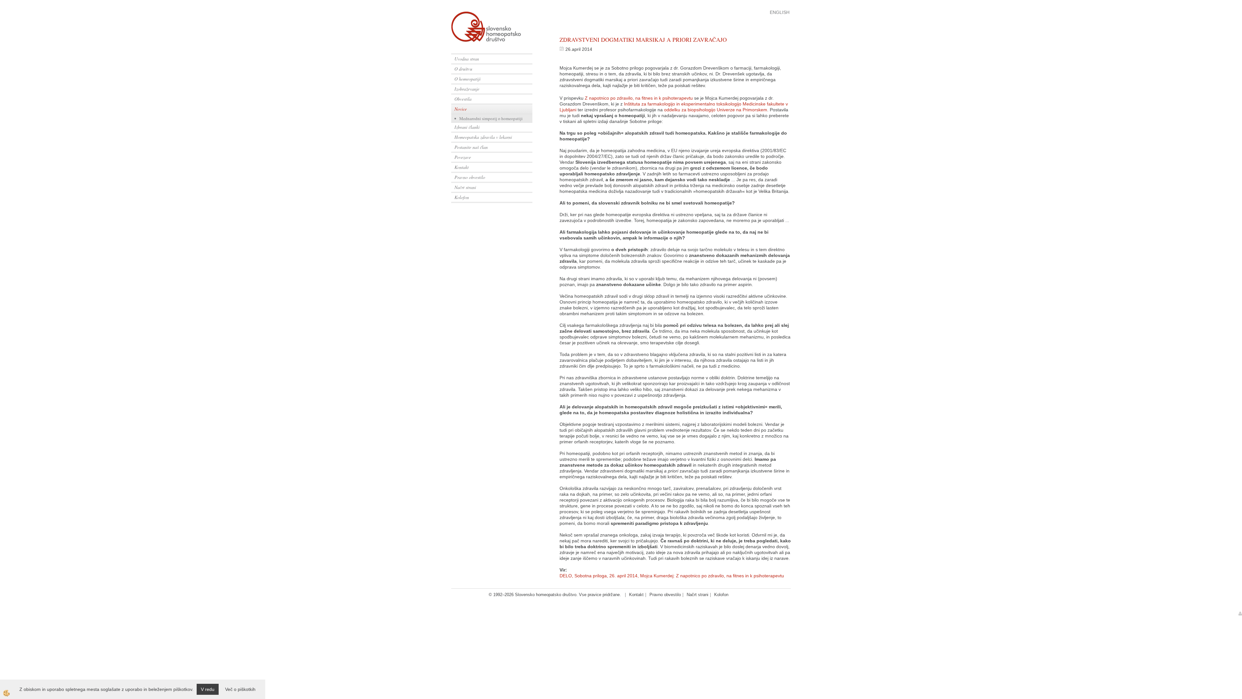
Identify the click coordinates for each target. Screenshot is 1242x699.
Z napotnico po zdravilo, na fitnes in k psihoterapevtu (639, 98)
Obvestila (463, 99)
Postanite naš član (471, 147)
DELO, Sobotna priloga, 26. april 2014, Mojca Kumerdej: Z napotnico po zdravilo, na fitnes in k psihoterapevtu (672, 575)
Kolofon (461, 197)
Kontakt (461, 167)
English (780, 12)
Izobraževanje (466, 89)
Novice (460, 109)
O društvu (463, 69)
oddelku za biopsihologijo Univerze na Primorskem (715, 109)
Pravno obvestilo (469, 177)
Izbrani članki (467, 127)
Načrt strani (465, 187)
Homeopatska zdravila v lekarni (483, 137)
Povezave (462, 157)
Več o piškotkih (240, 689)
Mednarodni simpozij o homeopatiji (491, 118)
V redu (207, 689)
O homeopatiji (467, 79)
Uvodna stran (466, 59)
